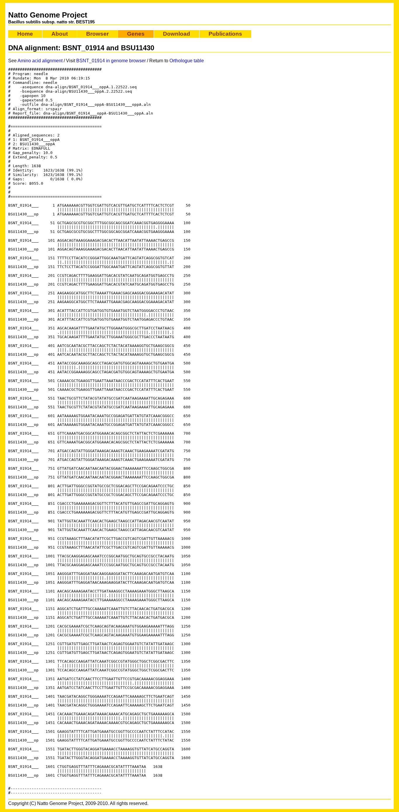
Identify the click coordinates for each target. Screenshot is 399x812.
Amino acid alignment (40, 60)
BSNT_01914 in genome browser (111, 60)
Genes (136, 34)
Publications (225, 34)
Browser (97, 34)
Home (25, 34)
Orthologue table (186, 60)
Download (176, 34)
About (59, 34)
